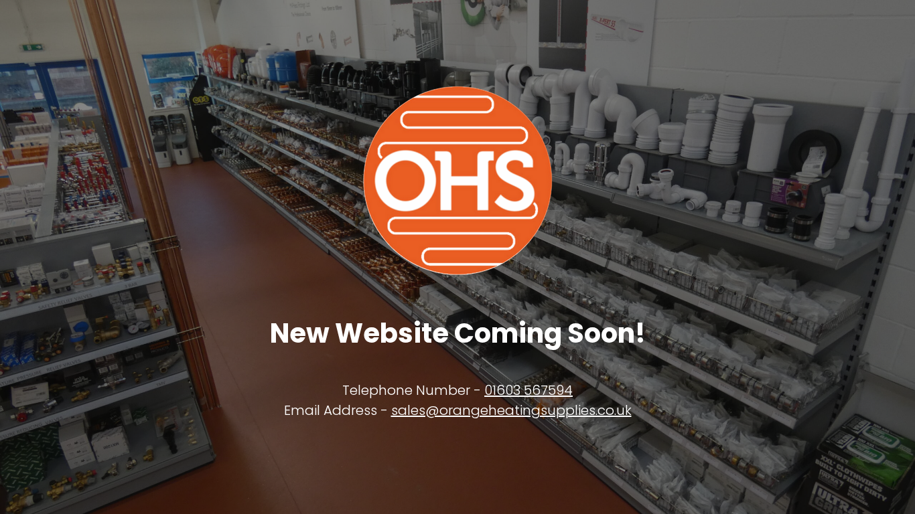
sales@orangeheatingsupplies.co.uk (511, 410)
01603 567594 (528, 390)
